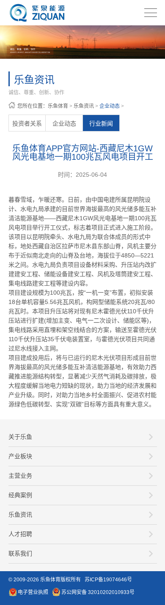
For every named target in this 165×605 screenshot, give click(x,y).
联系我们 (20, 553)
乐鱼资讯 (84, 106)
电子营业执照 (33, 592)
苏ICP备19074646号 (108, 580)
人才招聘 (20, 534)
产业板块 (20, 456)
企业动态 (109, 106)
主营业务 (20, 475)
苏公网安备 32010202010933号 (98, 592)
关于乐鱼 (20, 436)
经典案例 (20, 495)
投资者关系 (27, 123)
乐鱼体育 (58, 106)
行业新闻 (101, 123)
